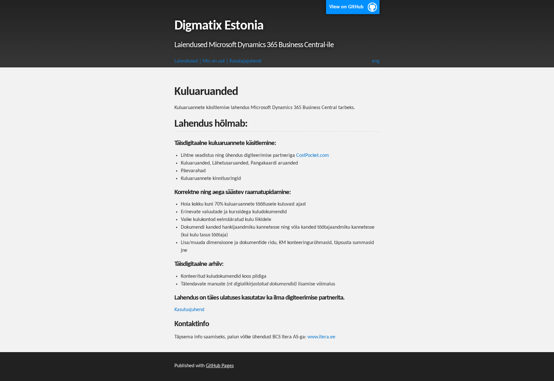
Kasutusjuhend (189, 309)
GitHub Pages (220, 365)
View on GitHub (346, 7)
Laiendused (186, 61)
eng (376, 61)
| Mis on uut (212, 61)
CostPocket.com (312, 155)
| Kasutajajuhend (243, 61)
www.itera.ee (321, 337)
